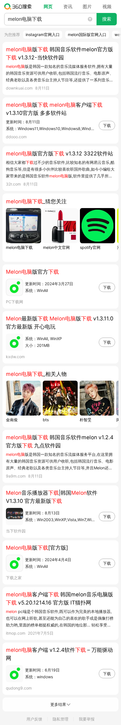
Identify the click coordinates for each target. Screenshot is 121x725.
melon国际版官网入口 (87, 34)
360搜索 (19, 6)
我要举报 (87, 719)
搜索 (106, 19)
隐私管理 (60, 719)
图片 (87, 6)
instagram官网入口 (43, 34)
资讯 (67, 6)
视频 (106, 6)
